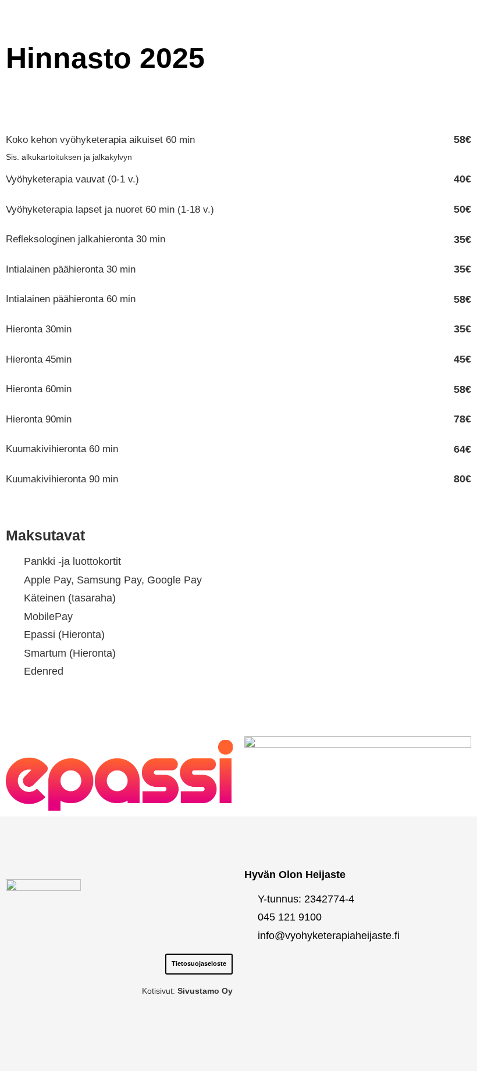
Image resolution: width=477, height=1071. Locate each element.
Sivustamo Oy (205, 990)
